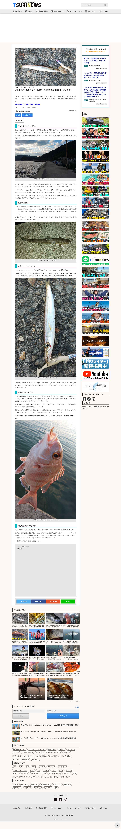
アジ (14, 767)
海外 (56, 788)
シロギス (67, 774)
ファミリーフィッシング (37, 749)
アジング (16, 753)
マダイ (21, 767)
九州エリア (48, 788)
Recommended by (72, 701)
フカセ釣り (17, 756)
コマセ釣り (27, 756)
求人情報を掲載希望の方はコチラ (95, 51)
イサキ (33, 767)
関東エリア (35, 784)
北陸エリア (57, 784)
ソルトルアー (27, 115)
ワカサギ (23, 777)
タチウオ (69, 770)
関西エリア (17, 788)
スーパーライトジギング (53, 753)
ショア (18, 115)
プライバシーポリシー (58, 815)
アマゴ (53, 770)
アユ (38, 770)
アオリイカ (24, 774)
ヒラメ (15, 774)
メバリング (71, 749)
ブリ (27, 767)
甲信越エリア (46, 784)
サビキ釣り (35, 759)
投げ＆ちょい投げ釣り (21, 759)
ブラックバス (66, 777)
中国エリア (27, 788)
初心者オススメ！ (19, 749)
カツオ (47, 777)
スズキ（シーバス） (20, 770)
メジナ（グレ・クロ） (39, 774)
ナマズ (32, 770)
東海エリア (67, 784)
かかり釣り (67, 756)
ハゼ (74, 774)
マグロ (40, 777)
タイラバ (38, 753)
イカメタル (38, 756)
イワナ (61, 770)
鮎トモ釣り (52, 749)
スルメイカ (51, 767)
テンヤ (58, 756)
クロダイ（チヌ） (55, 774)
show (21, 120)
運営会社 (47, 815)
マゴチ (15, 777)
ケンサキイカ (62, 767)
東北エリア (24, 784)
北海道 (15, 784)
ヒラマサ (42, 767)
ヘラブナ (55, 777)
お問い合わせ (69, 815)
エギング (62, 749)
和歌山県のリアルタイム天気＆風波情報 (28, 104)
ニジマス (46, 770)
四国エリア (38, 788)
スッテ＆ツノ (49, 756)
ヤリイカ (32, 777)
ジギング (67, 753)
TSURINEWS (59, 819)
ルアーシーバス (27, 753)
